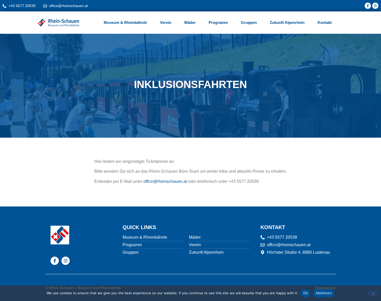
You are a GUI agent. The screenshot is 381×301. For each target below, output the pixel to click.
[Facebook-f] (368, 6)
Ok (305, 293)
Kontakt (325, 22)
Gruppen (249, 22)
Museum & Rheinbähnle (125, 22)
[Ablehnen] (372, 293)
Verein (165, 22)
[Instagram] (375, 6)
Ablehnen (324, 293)
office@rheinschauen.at (165, 181)
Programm (218, 22)
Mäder (190, 22)
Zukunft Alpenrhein (287, 22)
